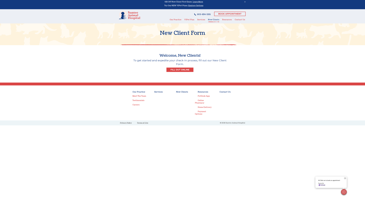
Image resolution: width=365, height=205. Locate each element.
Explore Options (195, 5)
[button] (344, 192)
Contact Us (225, 92)
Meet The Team (139, 96)
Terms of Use (142, 123)
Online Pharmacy (199, 101)
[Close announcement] (245, 2)
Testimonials (138, 100)
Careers (136, 105)
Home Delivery (205, 107)
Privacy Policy (126, 123)
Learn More (198, 2)
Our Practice (139, 92)
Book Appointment (230, 14)
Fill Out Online (180, 70)
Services (158, 92)
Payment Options (200, 112)
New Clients (182, 92)
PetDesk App (204, 96)
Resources (203, 92)
